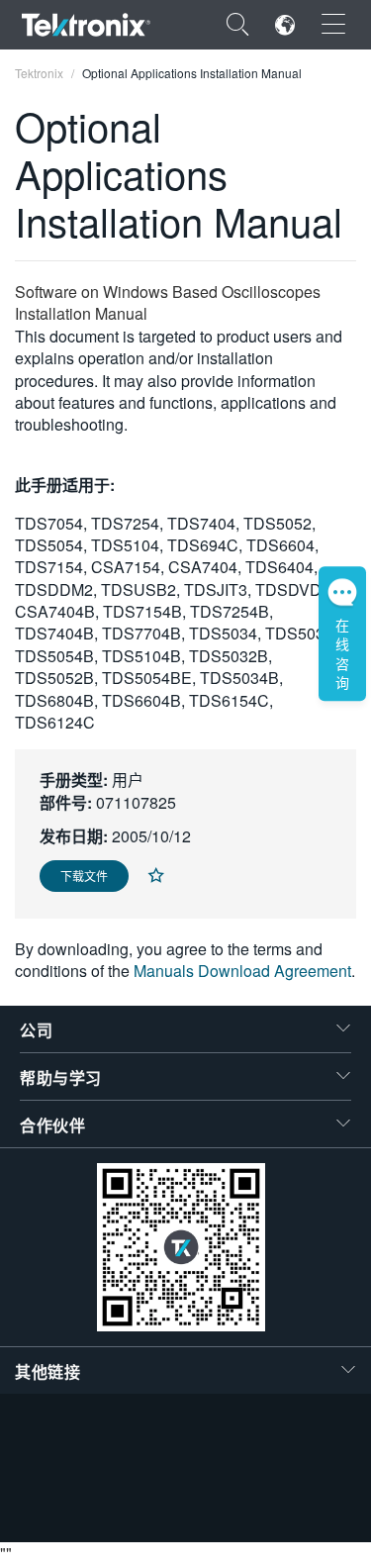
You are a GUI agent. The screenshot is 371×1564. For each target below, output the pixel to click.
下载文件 (84, 875)
